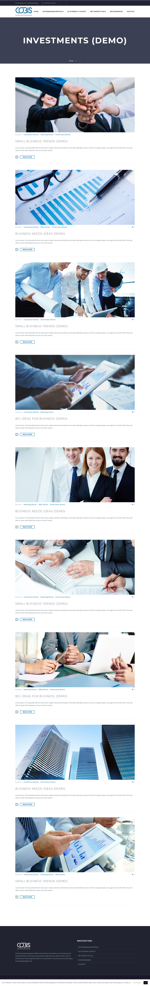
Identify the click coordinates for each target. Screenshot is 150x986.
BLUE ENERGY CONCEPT (87, 951)
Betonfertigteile (98, 11)
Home (36, 11)
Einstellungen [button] (137, 983)
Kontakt (131, 11)
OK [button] (145, 983)
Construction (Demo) (31, 135)
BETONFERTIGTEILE (85, 956)
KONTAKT (82, 964)
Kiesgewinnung (116, 11)
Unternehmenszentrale (52, 11)
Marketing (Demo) (47, 135)
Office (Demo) (45, 227)
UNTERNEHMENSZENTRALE (88, 947)
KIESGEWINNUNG (84, 960)
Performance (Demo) (62, 135)
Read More (27, 157)
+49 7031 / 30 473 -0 (50, 3)
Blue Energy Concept (77, 11)
